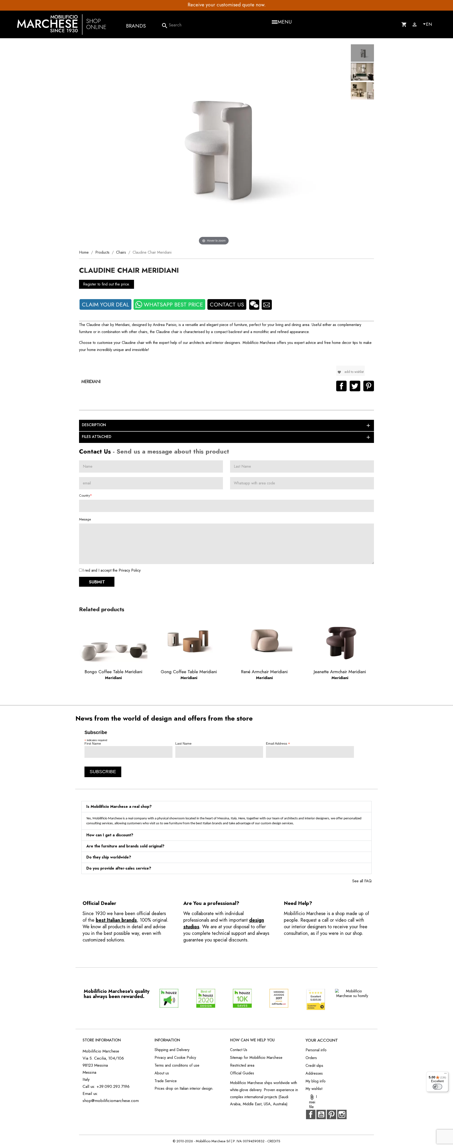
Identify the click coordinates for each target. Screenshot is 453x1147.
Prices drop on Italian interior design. (184, 1088)
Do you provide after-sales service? (118, 868)
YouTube (321, 1114)
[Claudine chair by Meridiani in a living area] (362, 72)
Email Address (278, 743)
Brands (136, 25)
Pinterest (368, 386)
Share (341, 386)
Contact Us (238, 1049)
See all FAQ (362, 881)
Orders (311, 1057)
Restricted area (242, 1065)
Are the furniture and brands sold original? (125, 846)
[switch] (437, 1086)
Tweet (355, 386)
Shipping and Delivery (172, 1049)
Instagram (342, 1114)
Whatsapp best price (173, 304)
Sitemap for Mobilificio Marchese (256, 1057)
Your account (322, 1040)
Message (85, 519)
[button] (226, 806)
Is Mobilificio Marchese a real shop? (119, 806)
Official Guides (242, 1073)
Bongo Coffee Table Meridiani (113, 671)
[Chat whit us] (254, 305)
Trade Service (166, 1081)
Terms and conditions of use (177, 1065)
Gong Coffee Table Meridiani (189, 671)
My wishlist (314, 1088)
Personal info (316, 1050)
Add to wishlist (350, 371)
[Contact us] (267, 305)
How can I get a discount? (109, 835)
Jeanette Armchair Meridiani (340, 671)
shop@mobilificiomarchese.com (111, 1100)
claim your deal (105, 304)
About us (162, 1073)
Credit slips (314, 1065)
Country (84, 495)
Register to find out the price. (106, 284)
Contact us (227, 304)
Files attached (226, 437)
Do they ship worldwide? (108, 857)
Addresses (314, 1073)
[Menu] (445, 1074)
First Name (92, 743)
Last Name (183, 743)
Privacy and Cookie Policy (175, 1057)
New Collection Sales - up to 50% (288, 4)
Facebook (310, 1114)
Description (226, 425)
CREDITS (273, 1141)
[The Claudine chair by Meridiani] (362, 53)
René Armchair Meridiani (264, 671)
